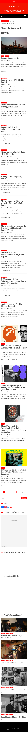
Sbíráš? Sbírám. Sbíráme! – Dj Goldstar (13, 717)
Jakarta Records (8, 359)
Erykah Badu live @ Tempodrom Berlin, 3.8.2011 (12, 128)
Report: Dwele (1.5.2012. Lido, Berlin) (13, 81)
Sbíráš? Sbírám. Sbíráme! (7, 633)
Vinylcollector (4, 71)
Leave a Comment (6, 96)
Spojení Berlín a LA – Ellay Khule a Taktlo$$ (12, 305)
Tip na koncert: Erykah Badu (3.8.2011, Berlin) (13, 153)
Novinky (6, 56)
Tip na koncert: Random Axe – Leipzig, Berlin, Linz (13, 106)
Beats (3, 359)
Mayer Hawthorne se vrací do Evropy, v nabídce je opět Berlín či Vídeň (13, 228)
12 (15, 492)
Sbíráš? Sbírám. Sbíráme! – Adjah (11, 636)
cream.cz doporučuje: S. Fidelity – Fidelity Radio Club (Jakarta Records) (13, 387)
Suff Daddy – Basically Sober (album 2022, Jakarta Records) (14, 347)
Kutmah (3, 485)
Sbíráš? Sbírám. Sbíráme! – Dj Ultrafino (13, 690)
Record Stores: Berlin (10, 58)
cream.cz (14, 6)
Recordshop (17, 69)
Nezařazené (4, 78)
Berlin (3, 69)
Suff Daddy (14, 359)
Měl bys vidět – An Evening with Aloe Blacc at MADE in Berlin (12, 203)
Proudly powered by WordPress (11, 727)
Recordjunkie (12, 69)
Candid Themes (18, 729)
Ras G (7, 485)
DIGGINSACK (8, 444)
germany (7, 69)
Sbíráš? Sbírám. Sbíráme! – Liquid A (12, 663)
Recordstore (23, 69)
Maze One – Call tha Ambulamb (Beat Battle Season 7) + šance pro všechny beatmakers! (13, 429)
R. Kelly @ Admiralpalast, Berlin (11, 178)
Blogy (3, 56)
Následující (21, 492)
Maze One (13, 444)
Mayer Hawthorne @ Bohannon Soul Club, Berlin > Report (13, 255)
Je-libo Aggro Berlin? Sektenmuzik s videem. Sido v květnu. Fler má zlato (13, 281)
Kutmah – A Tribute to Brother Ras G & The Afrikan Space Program (13, 472)
